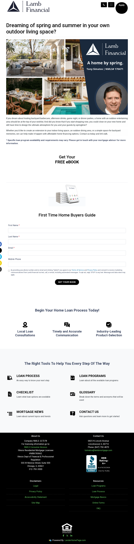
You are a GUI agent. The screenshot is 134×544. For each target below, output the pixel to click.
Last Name (13, 236)
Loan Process (98, 491)
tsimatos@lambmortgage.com (98, 450)
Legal (35, 486)
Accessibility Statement (36, 497)
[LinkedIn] (71, 536)
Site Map (36, 503)
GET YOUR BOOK (67, 282)
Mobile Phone (14, 259)
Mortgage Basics (98, 497)
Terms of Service (78, 270)
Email (11, 248)
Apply (122, 5)
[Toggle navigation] (111, 4)
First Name (14, 225)
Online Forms (98, 503)
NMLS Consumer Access (35, 447)
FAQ (98, 508)
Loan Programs (98, 486)
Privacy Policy (92, 270)
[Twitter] (67, 536)
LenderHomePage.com (75, 540)
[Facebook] (63, 536)
